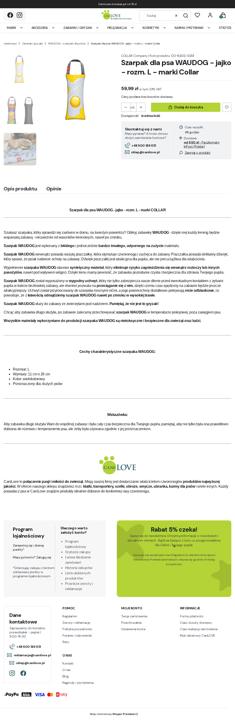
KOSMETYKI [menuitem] (151, 28)
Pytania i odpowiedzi (77, 635)
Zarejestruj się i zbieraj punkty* (28, 547)
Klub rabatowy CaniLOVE (197, 635)
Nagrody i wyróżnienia (77, 683)
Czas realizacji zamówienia (198, 629)
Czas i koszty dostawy (196, 623)
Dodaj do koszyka (188, 107)
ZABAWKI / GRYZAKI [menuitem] (77, 28)
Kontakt (68, 663)
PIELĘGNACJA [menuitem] (117, 28)
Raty (65, 642)
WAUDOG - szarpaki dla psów (66, 43)
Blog (65, 676)
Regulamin (178, 555)
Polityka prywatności (77, 629)
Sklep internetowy (112, 714)
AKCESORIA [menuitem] (39, 28)
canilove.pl (10, 43)
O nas (66, 670)
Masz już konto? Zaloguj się (32, 557)
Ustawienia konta (133, 629)
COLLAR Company (134, 56)
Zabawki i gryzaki (32, 43)
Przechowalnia (131, 623)
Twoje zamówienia (134, 616)
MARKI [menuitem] (11, 28)
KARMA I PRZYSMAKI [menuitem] (189, 28)
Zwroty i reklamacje (76, 623)
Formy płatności (191, 616)
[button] (186, 15)
